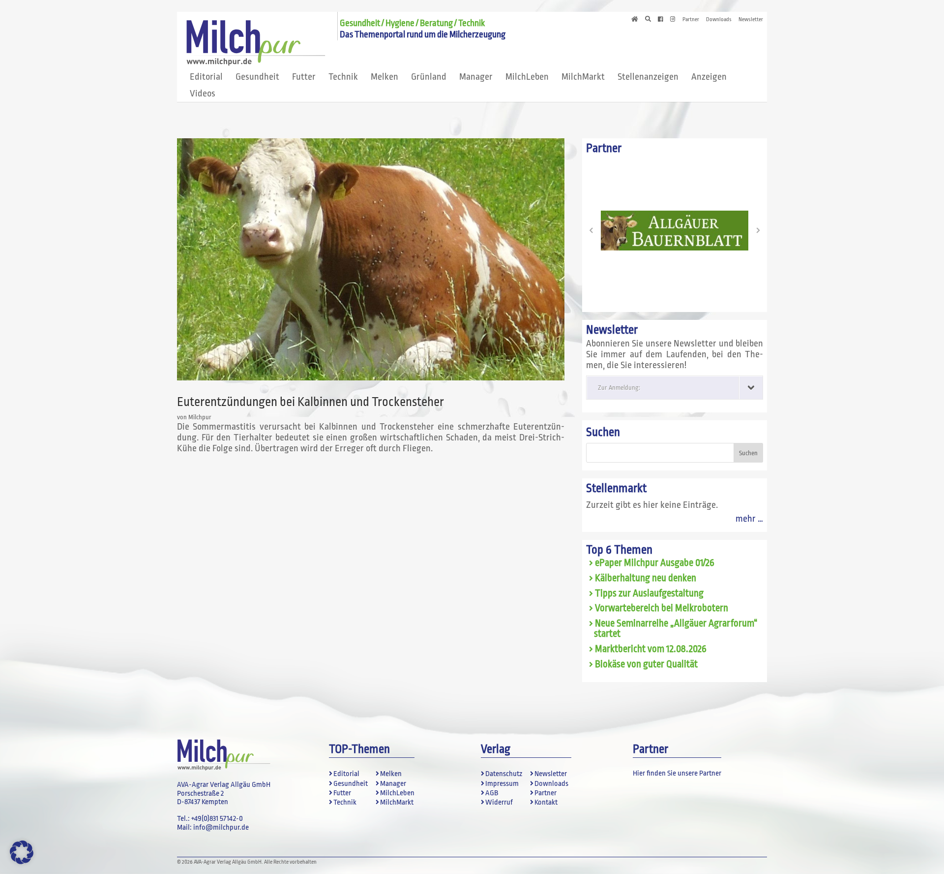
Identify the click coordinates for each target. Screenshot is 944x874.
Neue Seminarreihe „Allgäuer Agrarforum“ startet (676, 628)
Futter (304, 76)
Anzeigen (709, 76)
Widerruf (499, 802)
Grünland (428, 76)
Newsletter (750, 20)
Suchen (603, 432)
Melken (384, 76)
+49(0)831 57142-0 (217, 818)
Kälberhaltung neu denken (645, 578)
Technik (343, 76)
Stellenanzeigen (648, 76)
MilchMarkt (583, 76)
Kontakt (546, 802)
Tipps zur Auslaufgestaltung (649, 593)
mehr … (749, 518)
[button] (591, 230)
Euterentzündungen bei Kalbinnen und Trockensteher (310, 402)
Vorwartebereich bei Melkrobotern (661, 608)
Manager (476, 76)
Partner (690, 20)
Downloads (719, 20)
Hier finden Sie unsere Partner (677, 773)
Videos (202, 93)
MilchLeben (527, 76)
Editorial (206, 76)
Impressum (502, 784)
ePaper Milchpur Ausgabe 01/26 (654, 563)
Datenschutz (503, 774)
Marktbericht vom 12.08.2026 (651, 649)
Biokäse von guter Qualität (646, 664)
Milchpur (199, 417)
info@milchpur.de (221, 827)
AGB (491, 793)
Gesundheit (257, 76)
